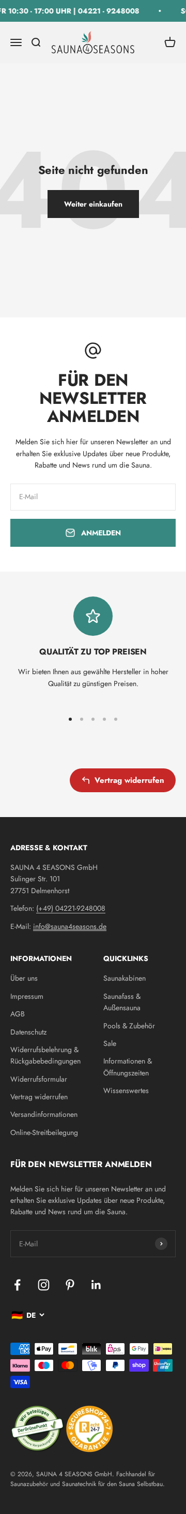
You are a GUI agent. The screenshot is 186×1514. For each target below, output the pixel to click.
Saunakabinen (124, 978)
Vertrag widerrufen (129, 780)
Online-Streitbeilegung (44, 1132)
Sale (109, 1043)
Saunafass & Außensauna (122, 1002)
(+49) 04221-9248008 (70, 908)
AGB (17, 1014)
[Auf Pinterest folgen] (70, 1285)
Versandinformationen (44, 1114)
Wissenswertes (126, 1090)
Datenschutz (28, 1032)
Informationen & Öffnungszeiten (127, 1067)
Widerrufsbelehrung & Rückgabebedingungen (45, 1055)
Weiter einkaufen (93, 204)
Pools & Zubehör (129, 1026)
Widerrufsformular (38, 1079)
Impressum (26, 996)
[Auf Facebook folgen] (17, 1285)
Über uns (24, 978)
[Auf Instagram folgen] (44, 1285)
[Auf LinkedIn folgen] (96, 1285)
